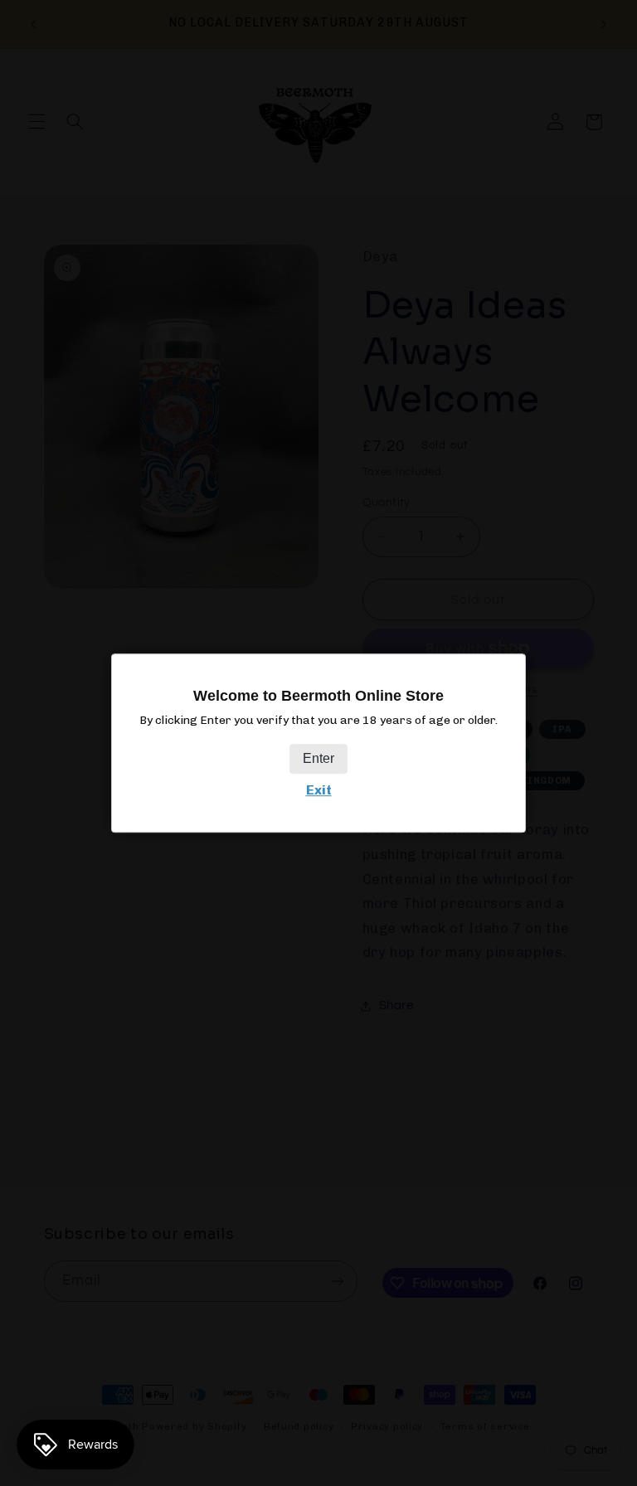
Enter (318, 759)
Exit (319, 791)
